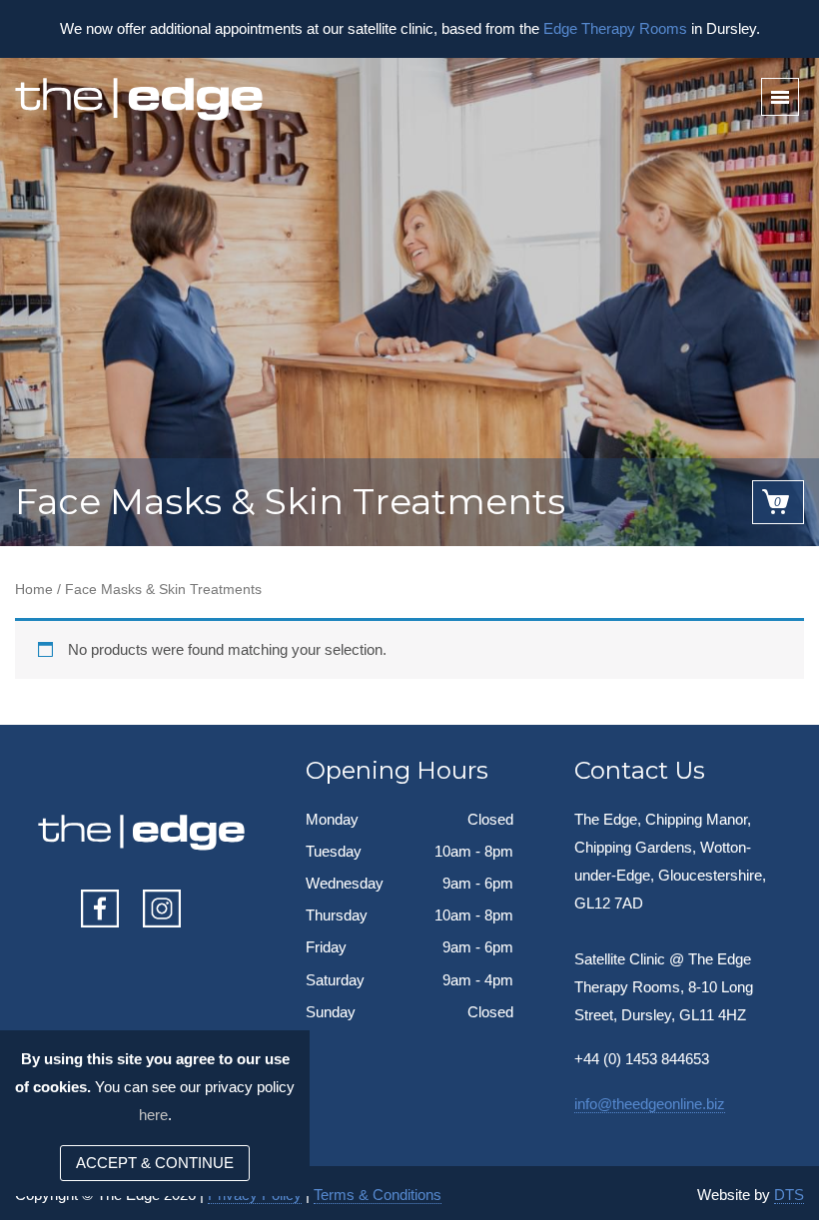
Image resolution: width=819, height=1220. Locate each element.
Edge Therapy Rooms (615, 28)
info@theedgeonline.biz (649, 1103)
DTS (789, 1194)
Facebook (100, 908)
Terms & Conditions (377, 1194)
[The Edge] (140, 99)
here (153, 1114)
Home (34, 589)
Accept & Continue (155, 1162)
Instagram (162, 908)
